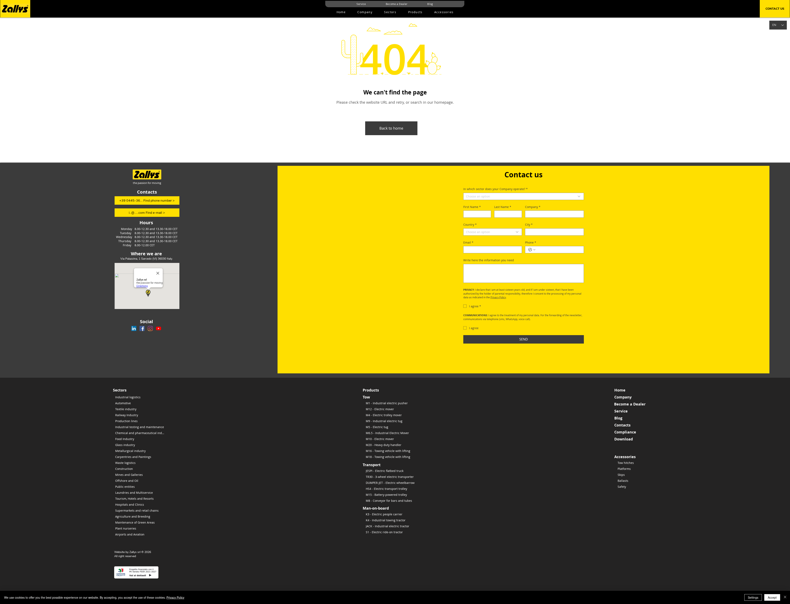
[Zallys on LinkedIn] (133, 328)
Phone (530, 242)
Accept (772, 597)
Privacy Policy (175, 597)
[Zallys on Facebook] (142, 328)
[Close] (785, 597)
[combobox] (523, 196)
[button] (415, 12)
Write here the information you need (488, 260)
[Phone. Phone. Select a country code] (532, 249)
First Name (472, 207)
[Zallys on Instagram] (150, 328)
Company (532, 207)
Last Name (502, 207)
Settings (753, 597)
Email (468, 242)
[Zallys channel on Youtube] (158, 328)
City (529, 224)
